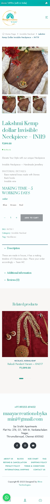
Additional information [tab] (19, 273)
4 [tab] (30, 378)
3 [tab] (27, 378)
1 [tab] (21, 378)
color (5, 198)
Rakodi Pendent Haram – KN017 (25, 364)
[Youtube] (33, 445)
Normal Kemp (30, 361)
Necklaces (11, 236)
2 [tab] (25, 378)
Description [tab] (13, 248)
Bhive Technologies (30, 483)
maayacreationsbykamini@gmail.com (25, 416)
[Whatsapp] (6, 497)
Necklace (18, 361)
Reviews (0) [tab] (13, 280)
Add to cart (32, 218)
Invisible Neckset (27, 34)
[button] (43, 52)
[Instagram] (25, 445)
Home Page (10, 34)
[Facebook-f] (17, 445)
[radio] (5, 205)
